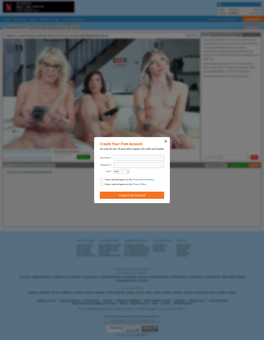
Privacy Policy (139, 184)
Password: (105, 165)
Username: (105, 157)
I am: (108, 171)
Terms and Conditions (143, 179)
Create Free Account (132, 195)
